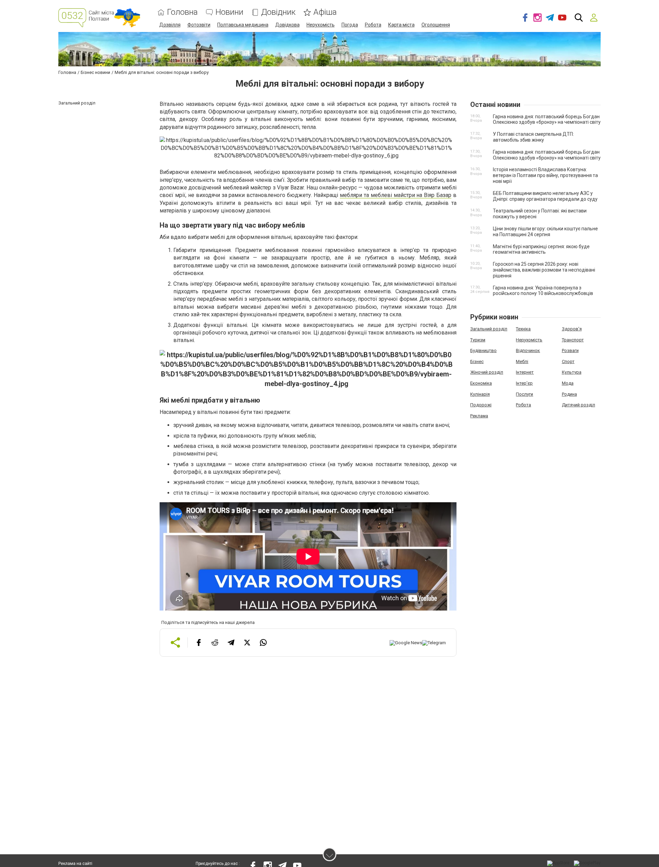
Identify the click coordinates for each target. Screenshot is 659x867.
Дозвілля (170, 25)
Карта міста (401, 25)
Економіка (481, 383)
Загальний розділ (488, 328)
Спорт (568, 361)
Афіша (325, 12)
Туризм (477, 339)
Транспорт (573, 339)
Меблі (522, 361)
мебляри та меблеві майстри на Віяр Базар (395, 195)
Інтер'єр (524, 383)
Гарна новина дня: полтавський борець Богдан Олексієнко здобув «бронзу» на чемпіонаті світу (547, 119)
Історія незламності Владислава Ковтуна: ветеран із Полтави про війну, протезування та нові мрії (545, 175)
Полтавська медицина (242, 25)
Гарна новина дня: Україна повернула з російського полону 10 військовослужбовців (543, 290)
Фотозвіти (198, 25)
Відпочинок (528, 350)
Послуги (524, 394)
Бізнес (477, 361)
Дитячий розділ (578, 404)
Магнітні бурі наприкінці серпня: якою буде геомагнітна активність (541, 249)
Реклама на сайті (75, 863)
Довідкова (287, 25)
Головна (182, 12)
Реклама (479, 415)
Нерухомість (321, 25)
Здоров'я (572, 328)
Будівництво (483, 350)
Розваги (570, 350)
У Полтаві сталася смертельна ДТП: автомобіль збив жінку (533, 137)
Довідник (278, 12)
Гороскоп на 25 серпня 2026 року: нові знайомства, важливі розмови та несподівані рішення (544, 269)
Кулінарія (480, 394)
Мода (568, 383)
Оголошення (435, 25)
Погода (350, 25)
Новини (229, 12)
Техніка (523, 328)
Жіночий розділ (486, 372)
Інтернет (525, 372)
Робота (373, 25)
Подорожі (481, 404)
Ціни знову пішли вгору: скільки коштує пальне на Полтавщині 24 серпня (545, 231)
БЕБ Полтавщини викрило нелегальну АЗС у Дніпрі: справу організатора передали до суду (545, 196)
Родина (569, 394)
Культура (571, 372)
